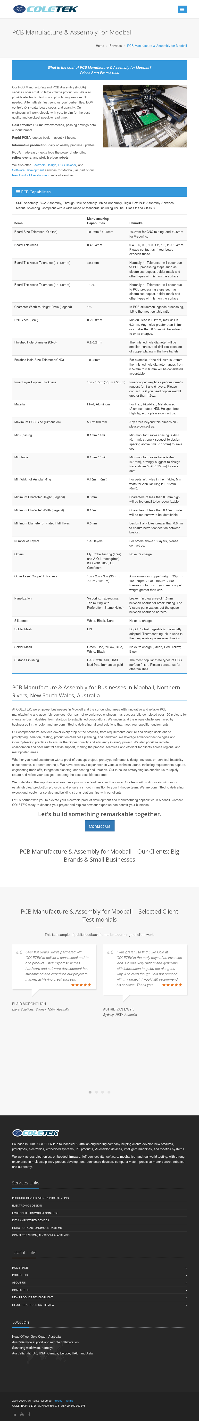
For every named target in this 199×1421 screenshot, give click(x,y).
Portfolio (20, 1275)
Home (100, 45)
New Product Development (31, 175)
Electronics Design (27, 1205)
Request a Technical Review (33, 1305)
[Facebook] (29, 1414)
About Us (19, 1282)
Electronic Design (44, 165)
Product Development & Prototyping (40, 1198)
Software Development (28, 170)
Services (115, 45)
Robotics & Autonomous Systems (37, 1228)
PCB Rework (67, 165)
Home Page (20, 1267)
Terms (69, 1400)
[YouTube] (22, 1414)
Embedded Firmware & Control (35, 1213)
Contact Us (99, 826)
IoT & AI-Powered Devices (30, 1220)
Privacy (57, 1400)
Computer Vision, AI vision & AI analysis (40, 1235)
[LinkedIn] (14, 1414)
